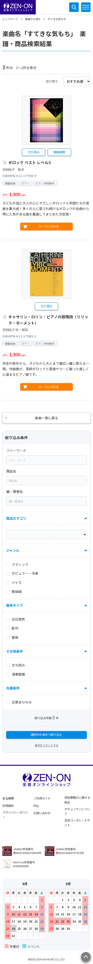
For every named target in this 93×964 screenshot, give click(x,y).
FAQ (36, 806)
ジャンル (12, 550)
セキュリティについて (77, 811)
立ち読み (33, 152)
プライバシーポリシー (15, 814)
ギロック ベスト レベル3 (29, 162)
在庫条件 (13, 688)
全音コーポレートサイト (77, 822)
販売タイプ (14, 605)
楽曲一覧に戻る (46, 417)
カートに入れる (49, 226)
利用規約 (8, 806)
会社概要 (8, 798)
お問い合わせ (42, 813)
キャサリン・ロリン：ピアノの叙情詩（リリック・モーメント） (48, 320)
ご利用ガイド (42, 798)
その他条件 (14, 651)
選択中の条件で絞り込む (46, 735)
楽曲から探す (33, 19)
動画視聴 (59, 152)
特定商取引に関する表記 (77, 799)
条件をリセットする (46, 745)
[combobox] (46, 460)
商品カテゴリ (16, 518)
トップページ (10, 19)
